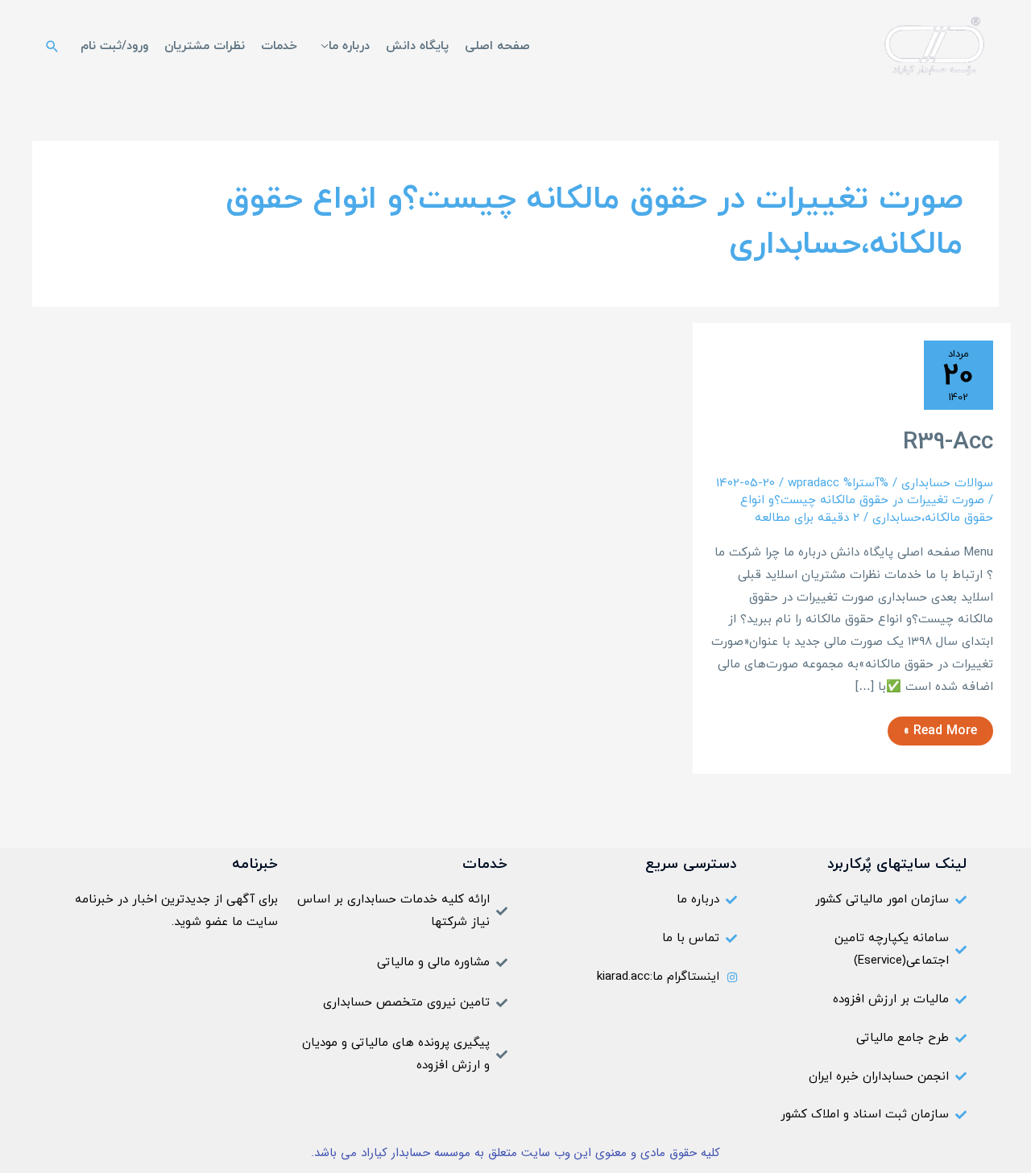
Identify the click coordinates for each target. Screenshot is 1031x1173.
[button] (52, 46)
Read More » (941, 728)
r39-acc (948, 442)
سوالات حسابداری (947, 483)
